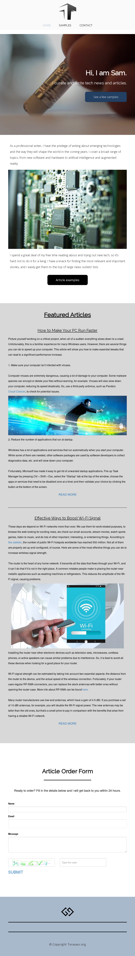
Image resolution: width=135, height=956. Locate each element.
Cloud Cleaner (16, 391)
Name (11, 803)
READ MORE (68, 494)
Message (13, 833)
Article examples (67, 280)
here (85, 689)
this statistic (15, 542)
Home (47, 25)
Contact (86, 25)
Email (11, 816)
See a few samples (106, 97)
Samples (65, 25)
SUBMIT (15, 872)
